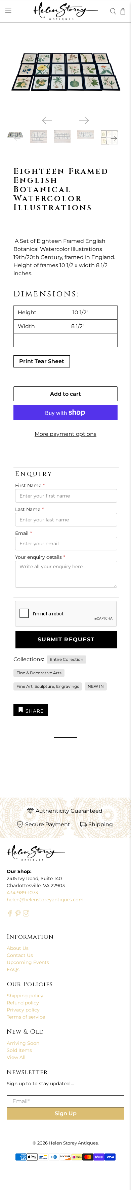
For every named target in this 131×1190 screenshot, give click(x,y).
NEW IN (96, 686)
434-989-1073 (22, 893)
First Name (30, 485)
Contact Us (20, 955)
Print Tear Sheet (41, 361)
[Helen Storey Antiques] (65, 11)
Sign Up (66, 1113)
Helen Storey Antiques (73, 1143)
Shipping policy (25, 996)
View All (16, 1057)
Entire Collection (66, 659)
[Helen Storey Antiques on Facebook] (10, 915)
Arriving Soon (23, 1043)
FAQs (13, 969)
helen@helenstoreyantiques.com (45, 900)
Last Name (29, 509)
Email (23, 533)
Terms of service (26, 1017)
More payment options (65, 434)
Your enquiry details (40, 557)
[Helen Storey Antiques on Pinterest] (18, 915)
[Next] (84, 120)
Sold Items (19, 1050)
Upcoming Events (28, 962)
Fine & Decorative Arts (38, 672)
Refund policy (23, 1003)
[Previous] (47, 120)
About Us (18, 948)
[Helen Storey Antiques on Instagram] (26, 915)
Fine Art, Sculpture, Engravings (47, 686)
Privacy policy (23, 1010)
